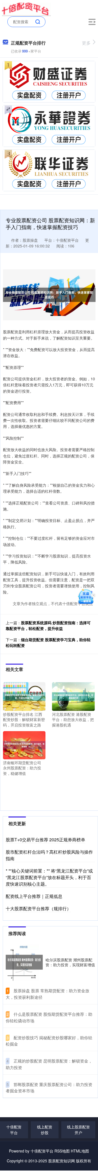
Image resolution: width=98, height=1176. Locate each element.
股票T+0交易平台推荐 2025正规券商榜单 (45, 839)
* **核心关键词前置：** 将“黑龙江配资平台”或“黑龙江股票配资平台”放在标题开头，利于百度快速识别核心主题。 (49, 877)
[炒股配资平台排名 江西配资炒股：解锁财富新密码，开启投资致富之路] (24, 696)
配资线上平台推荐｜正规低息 (34, 896)
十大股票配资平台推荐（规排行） (38, 908)
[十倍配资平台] (26, 9)
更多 (86, 43)
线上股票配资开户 (78, 1129)
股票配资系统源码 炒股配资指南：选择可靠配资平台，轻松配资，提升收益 (48, 625)
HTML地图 (80, 1151)
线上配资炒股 (44, 1129)
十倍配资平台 (14, 1129)
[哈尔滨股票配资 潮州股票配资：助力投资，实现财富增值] (24, 962)
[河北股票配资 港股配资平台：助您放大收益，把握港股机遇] (73, 696)
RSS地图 (62, 1151)
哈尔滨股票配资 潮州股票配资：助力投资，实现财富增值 (70, 962)
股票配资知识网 (61, 1160)
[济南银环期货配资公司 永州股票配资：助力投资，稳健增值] (24, 744)
